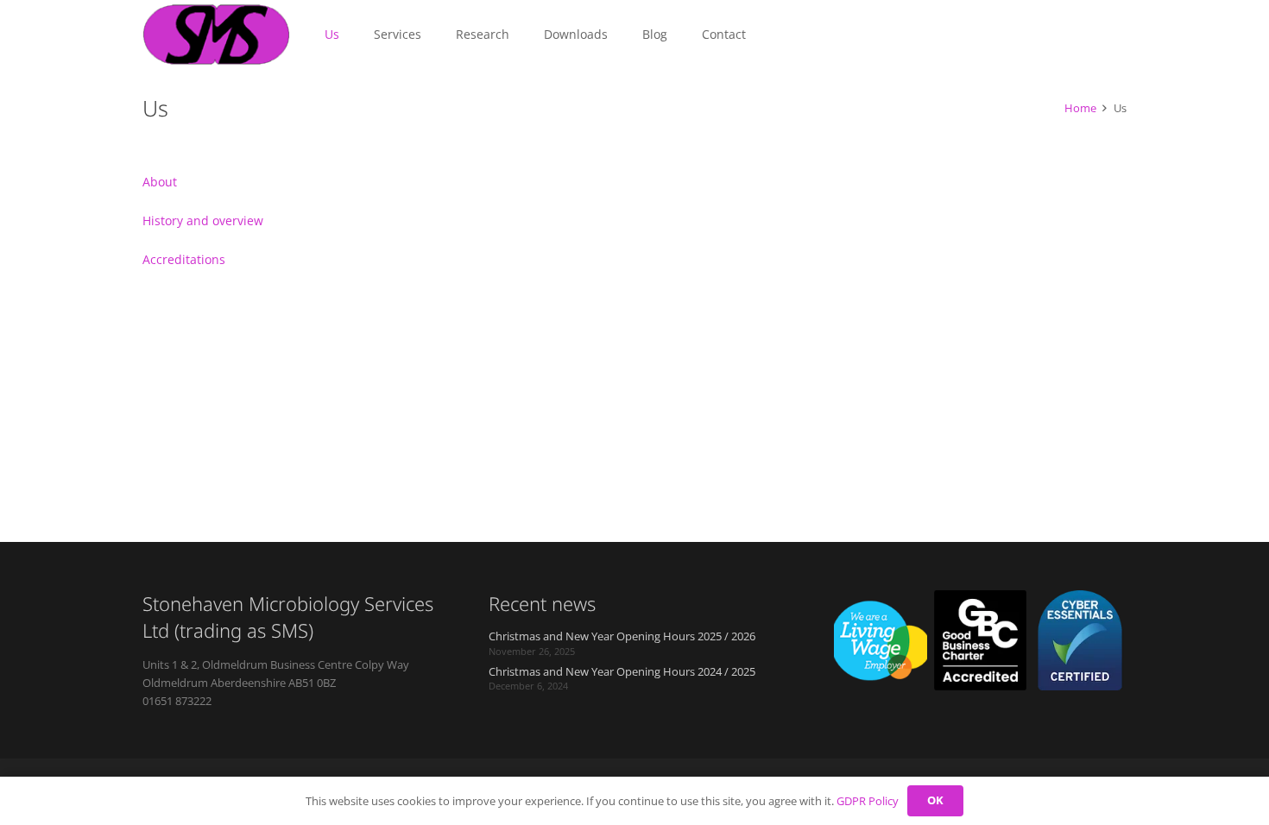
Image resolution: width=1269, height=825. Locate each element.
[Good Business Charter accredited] (980, 640)
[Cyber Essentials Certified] (1080, 640)
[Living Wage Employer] (880, 640)
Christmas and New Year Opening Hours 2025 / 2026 (622, 636)
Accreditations (183, 259)
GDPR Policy (868, 801)
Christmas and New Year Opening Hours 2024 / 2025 (622, 671)
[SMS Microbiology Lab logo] (216, 34)
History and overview (202, 220)
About (159, 181)
